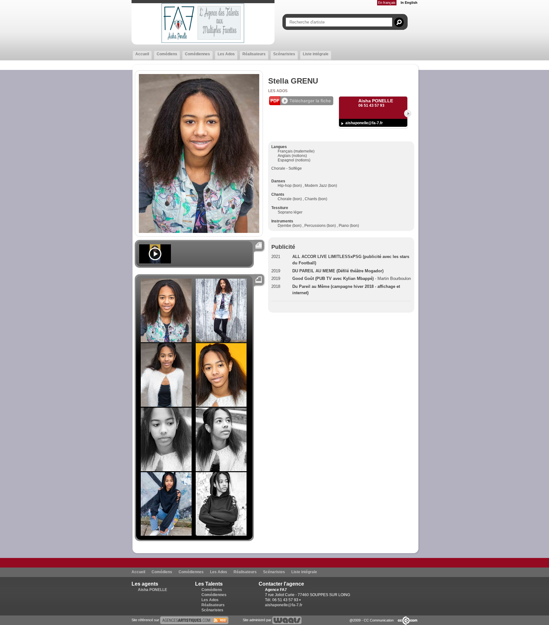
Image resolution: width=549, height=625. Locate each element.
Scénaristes (284, 54)
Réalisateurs (254, 54)
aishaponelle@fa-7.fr (364, 123)
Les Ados (226, 54)
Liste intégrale (316, 54)
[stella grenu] (194, 620)
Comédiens (167, 54)
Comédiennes (197, 54)
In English (409, 2)
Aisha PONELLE (152, 590)
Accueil (142, 54)
